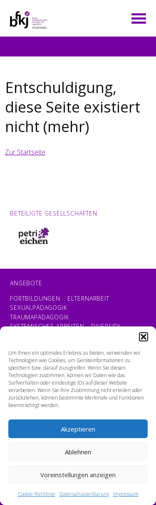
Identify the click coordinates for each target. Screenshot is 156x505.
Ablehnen (78, 452)
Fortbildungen (35, 298)
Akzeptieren (78, 429)
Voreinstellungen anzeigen (78, 475)
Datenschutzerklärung (84, 494)
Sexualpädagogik (38, 307)
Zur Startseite (25, 152)
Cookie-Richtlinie (36, 494)
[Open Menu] (138, 17)
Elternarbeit (88, 298)
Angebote (26, 283)
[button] (143, 337)
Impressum (126, 494)
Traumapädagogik (39, 317)
